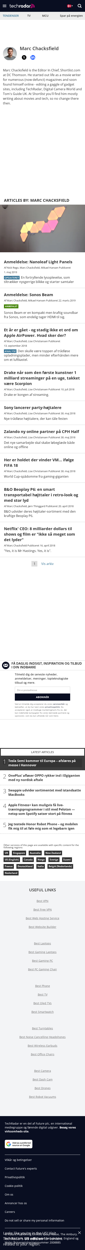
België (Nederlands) (60, 866)
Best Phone (42, 986)
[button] (5, 6)
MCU (45, 16)
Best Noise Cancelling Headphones (42, 1037)
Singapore (19, 853)
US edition (33, 1238)
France (9, 866)
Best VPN (42, 901)
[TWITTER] (24, 57)
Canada (28, 859)
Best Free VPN (42, 909)
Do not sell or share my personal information (34, 1220)
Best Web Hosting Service (42, 918)
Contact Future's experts (21, 1168)
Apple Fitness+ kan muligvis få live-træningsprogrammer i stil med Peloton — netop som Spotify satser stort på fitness (41, 809)
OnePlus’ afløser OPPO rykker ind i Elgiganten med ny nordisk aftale (44, 777)
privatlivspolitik (52, 707)
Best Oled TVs (42, 1003)
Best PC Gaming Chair (42, 969)
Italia (41, 866)
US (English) (12, 859)
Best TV (42, 994)
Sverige (54, 859)
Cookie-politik (14, 1186)
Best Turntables (42, 1028)
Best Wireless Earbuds (42, 1045)
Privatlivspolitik (15, 1177)
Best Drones (43, 1088)
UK (6, 853)
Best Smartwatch (42, 1012)
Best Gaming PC (42, 961)
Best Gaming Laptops (42, 952)
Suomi (67, 859)
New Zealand (53, 853)
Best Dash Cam (43, 1079)
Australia (35, 853)
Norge (41, 859)
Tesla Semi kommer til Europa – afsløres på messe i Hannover (42, 763)
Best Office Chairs (42, 1054)
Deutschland (25, 866)
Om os (9, 1194)
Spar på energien (71, 16)
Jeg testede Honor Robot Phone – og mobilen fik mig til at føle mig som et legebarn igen (43, 826)
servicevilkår (59, 704)
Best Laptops (42, 943)
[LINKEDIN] (32, 57)
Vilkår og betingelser (18, 1160)
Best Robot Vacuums (42, 1097)
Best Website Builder (42, 927)
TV (29, 16)
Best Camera (42, 1071)
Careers (10, 1212)
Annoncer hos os (16, 1203)
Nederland (11, 873)
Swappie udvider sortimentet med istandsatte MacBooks (44, 792)
